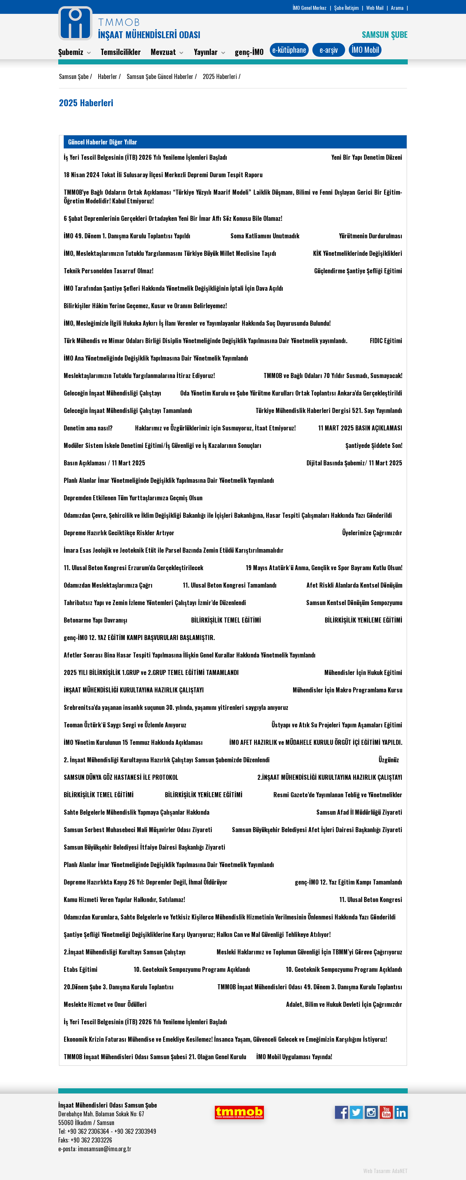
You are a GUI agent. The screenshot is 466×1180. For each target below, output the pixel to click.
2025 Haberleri (220, 76)
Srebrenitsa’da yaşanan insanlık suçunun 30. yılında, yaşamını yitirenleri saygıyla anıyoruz (176, 707)
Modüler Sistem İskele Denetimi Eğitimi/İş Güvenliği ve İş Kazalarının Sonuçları (162, 445)
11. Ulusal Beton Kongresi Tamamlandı (230, 585)
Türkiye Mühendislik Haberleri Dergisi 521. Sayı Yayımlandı (329, 410)
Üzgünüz (389, 759)
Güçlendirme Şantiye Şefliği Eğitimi (358, 270)
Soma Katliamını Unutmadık (264, 235)
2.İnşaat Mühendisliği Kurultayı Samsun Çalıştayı (125, 951)
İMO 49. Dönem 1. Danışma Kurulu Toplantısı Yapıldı (127, 235)
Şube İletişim (346, 7)
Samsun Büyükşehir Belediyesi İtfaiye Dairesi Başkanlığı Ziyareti (144, 847)
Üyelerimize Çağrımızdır (372, 532)
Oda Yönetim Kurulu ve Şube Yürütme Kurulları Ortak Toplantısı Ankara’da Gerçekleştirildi (291, 393)
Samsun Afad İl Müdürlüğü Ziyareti (359, 812)
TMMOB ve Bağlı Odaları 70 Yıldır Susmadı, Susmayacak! (333, 375)
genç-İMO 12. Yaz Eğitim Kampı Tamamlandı (348, 882)
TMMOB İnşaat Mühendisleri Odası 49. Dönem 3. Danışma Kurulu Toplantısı (309, 986)
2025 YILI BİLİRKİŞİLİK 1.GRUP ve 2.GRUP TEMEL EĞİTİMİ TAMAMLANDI (151, 672)
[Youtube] (386, 1111)
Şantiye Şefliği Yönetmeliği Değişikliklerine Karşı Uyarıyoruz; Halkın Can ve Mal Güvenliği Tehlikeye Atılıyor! (197, 934)
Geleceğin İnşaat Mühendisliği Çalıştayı (112, 393)
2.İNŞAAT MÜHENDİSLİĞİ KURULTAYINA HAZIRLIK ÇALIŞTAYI (329, 777)
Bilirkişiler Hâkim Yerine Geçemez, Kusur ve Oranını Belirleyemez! (145, 305)
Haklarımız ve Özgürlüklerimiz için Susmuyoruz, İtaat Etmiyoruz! (215, 428)
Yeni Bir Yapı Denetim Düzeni (366, 157)
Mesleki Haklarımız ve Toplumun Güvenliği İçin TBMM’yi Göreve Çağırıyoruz (309, 951)
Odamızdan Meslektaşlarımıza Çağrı (108, 585)
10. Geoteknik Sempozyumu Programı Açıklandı (192, 969)
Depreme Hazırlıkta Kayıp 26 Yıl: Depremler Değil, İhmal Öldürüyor (146, 882)
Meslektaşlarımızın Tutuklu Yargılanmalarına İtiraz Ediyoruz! (139, 375)
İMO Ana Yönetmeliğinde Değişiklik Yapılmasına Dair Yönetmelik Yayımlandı (156, 358)
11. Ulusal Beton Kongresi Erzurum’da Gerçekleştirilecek (133, 567)
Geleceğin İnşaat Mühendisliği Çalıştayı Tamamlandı (128, 410)
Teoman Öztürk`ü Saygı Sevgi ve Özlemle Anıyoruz (125, 724)
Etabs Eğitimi (81, 969)
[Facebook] (341, 1111)
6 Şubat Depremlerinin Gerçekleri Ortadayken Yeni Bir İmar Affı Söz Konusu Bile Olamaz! (173, 218)
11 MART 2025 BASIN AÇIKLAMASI (360, 428)
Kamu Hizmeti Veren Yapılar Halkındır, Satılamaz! (124, 899)
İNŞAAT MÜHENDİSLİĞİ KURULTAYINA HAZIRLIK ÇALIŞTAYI (134, 690)
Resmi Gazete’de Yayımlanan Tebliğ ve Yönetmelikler (337, 794)
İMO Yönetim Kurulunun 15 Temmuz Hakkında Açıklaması (133, 742)
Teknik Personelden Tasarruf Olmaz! (108, 270)
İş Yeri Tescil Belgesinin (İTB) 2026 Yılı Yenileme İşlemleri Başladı (145, 157)
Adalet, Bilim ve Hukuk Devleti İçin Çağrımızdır (344, 1004)
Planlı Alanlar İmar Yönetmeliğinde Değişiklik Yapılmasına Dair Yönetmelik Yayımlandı (169, 480)
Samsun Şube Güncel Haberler (161, 76)
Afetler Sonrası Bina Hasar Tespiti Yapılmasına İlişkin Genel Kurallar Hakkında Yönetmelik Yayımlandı (190, 655)
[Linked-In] (401, 1111)
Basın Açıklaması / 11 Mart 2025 (104, 462)
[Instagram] (371, 1111)
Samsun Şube (74, 76)
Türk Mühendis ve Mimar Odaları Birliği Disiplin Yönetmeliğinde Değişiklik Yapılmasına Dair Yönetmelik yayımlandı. (205, 340)
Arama (397, 7)
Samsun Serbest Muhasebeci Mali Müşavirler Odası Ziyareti (138, 829)
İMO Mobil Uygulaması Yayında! (294, 1056)
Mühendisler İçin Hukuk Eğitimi (363, 672)
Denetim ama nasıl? (88, 428)
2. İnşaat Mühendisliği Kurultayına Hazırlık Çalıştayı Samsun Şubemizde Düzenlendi (167, 759)
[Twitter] (356, 1111)
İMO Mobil (365, 49)
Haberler (108, 76)
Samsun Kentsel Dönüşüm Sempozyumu (354, 602)
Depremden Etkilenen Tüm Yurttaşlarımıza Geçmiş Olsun (133, 497)
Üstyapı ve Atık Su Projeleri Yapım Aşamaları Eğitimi (337, 724)
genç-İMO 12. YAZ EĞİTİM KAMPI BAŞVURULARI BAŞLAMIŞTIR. (139, 637)
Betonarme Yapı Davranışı (95, 620)
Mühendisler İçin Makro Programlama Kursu (347, 690)
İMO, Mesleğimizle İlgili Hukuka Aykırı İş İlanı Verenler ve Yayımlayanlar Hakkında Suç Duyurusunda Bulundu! (197, 323)
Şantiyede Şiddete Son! (373, 445)
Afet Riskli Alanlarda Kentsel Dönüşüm (354, 585)
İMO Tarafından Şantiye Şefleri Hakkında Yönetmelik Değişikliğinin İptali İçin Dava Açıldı (173, 288)
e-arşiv (329, 49)
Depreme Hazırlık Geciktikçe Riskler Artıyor (119, 532)
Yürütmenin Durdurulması (370, 235)
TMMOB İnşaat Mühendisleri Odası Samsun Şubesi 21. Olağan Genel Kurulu (155, 1056)
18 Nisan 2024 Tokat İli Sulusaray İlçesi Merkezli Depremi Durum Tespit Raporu (163, 174)
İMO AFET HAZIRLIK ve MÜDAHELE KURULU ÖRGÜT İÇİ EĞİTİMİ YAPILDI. (315, 742)
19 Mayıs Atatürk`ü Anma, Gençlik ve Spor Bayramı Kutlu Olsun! (324, 567)
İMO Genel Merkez (310, 7)
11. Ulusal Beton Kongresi (370, 899)
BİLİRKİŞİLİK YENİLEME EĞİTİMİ (363, 620)
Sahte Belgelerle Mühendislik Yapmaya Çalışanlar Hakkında (136, 812)
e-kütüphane (289, 49)
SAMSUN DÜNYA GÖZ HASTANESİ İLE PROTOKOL (121, 777)
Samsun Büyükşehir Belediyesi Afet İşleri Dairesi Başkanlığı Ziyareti (317, 829)
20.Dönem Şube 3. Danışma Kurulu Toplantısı (119, 986)
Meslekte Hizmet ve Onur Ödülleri (105, 1004)
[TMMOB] (239, 1111)
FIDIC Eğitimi (386, 340)
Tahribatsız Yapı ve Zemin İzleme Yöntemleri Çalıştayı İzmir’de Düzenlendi (155, 602)
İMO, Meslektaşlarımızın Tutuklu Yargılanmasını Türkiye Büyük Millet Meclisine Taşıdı (170, 253)
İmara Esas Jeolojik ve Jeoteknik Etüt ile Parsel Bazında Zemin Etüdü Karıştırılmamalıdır (174, 550)
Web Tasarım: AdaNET (385, 1171)
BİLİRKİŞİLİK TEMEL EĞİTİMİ (226, 620)
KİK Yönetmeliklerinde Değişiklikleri (357, 253)
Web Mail (374, 7)
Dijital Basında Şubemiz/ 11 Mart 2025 (354, 462)
